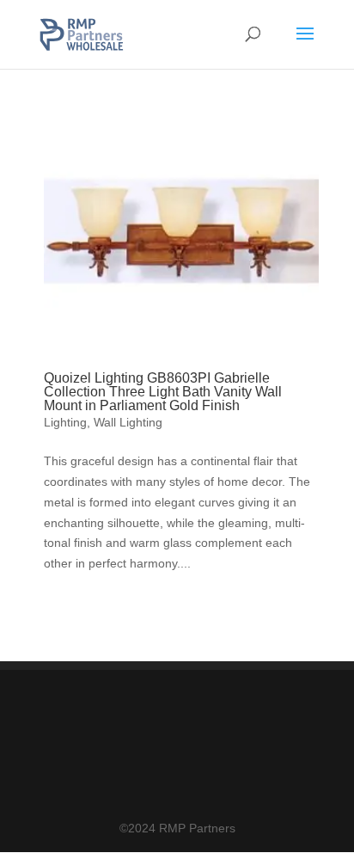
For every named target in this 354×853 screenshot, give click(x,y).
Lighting (65, 422)
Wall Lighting (128, 422)
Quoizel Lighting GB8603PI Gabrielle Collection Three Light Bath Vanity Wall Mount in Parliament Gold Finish (163, 392)
